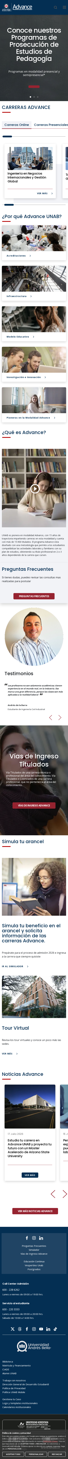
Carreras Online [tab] (16, 125)
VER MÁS (42, 193)
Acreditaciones (17, 255)
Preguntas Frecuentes (34, 596)
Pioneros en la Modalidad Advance (29, 417)
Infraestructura (17, 296)
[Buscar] (55, 7)
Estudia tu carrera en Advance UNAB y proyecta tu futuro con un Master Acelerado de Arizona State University (30, 1148)
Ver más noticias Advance (35, 1211)
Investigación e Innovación (24, 377)
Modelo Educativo (18, 336)
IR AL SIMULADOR (13, 966)
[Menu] (64, 7)
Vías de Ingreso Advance (34, 805)
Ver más (7, 1053)
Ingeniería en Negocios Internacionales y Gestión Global (27, 177)
